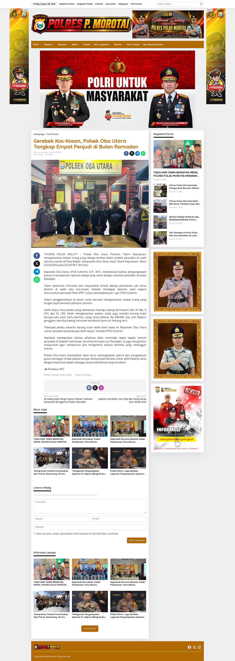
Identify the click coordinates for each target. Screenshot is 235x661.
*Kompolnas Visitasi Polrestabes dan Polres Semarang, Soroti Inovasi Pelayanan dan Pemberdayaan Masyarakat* (51, 472)
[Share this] (126, 153)
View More (90, 628)
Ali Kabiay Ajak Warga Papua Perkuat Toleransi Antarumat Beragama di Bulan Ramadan (68, 399)
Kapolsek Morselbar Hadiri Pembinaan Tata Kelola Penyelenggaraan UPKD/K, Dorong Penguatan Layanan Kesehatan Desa (87, 440)
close (25, 10)
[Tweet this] (131, 153)
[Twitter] (95, 387)
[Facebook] (89, 387)
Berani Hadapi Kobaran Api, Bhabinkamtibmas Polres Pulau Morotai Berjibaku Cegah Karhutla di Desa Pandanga (184, 218)
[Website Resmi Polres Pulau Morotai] (81, 24)
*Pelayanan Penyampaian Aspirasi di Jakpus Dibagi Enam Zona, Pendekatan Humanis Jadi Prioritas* (89, 472)
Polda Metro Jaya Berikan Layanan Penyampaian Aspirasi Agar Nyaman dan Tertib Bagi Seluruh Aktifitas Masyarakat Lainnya (127, 472)
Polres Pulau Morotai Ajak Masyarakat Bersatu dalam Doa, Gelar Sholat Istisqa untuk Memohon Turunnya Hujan (184, 186)
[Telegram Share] (137, 153)
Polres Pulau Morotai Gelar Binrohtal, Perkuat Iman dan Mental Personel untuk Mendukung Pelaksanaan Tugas (184, 202)
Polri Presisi (38, 154)
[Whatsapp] (143, 153)
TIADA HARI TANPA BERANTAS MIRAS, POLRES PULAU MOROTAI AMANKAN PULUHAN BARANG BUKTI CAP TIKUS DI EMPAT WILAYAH (50, 440)
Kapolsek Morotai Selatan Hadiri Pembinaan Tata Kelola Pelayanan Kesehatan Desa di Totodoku (127, 440)
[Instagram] (101, 387)
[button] (201, 4)
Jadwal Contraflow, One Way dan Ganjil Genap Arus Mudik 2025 (122, 399)
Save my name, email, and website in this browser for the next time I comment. (77, 533)
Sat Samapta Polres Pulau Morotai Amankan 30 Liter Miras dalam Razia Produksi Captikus (184, 234)
